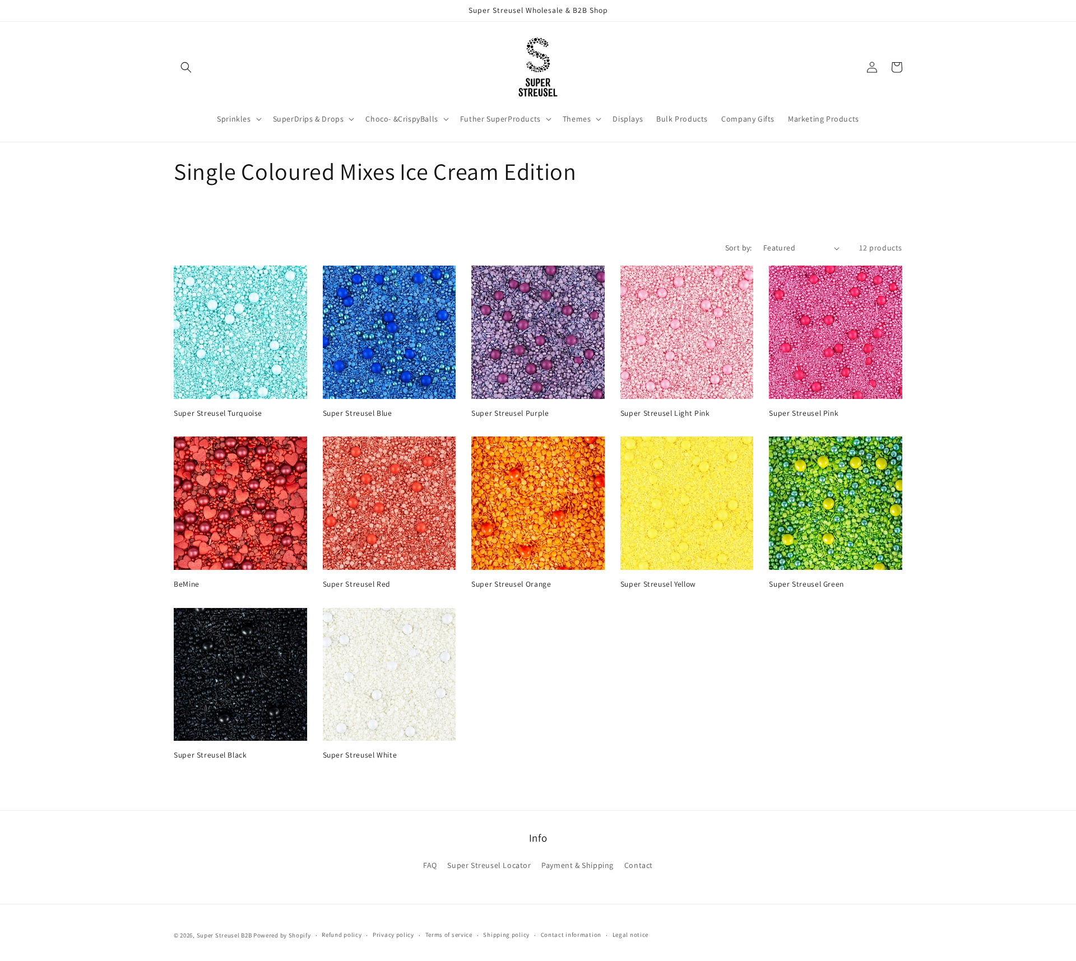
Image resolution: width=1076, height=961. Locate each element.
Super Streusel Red (357, 584)
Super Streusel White (360, 755)
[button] (186, 67)
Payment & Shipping (577, 865)
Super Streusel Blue (357, 413)
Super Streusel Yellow (658, 584)
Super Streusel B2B (224, 935)
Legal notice (630, 935)
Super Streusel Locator (489, 865)
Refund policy (341, 935)
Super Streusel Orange (511, 584)
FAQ (430, 865)
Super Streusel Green (806, 584)
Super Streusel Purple (510, 413)
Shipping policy (506, 935)
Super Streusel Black (210, 755)
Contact (638, 865)
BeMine (187, 584)
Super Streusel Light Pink (665, 413)
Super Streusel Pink (803, 413)
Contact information (571, 935)
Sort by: (738, 248)
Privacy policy (393, 935)
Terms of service (448, 935)
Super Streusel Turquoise (218, 413)
